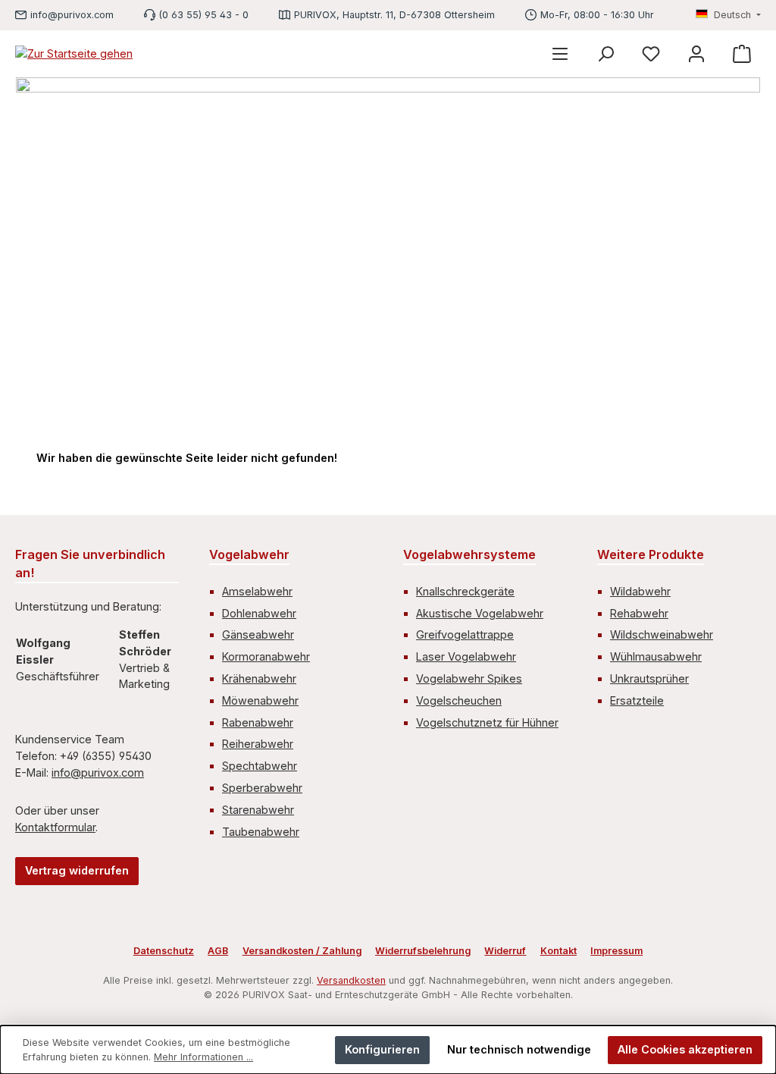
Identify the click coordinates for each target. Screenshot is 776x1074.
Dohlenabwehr (259, 613)
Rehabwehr (639, 613)
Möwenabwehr (260, 700)
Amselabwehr (257, 591)
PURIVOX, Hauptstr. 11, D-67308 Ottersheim (394, 14)
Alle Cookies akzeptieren (685, 1049)
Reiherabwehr (257, 743)
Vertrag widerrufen (77, 870)
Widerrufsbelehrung (423, 950)
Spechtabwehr (259, 765)
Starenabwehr (258, 809)
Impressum (616, 950)
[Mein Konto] (696, 53)
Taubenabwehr (260, 831)
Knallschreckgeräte (465, 591)
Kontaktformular (55, 827)
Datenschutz (163, 950)
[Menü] (560, 53)
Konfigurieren (382, 1049)
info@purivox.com (72, 14)
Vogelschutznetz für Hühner (487, 722)
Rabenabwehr (257, 722)
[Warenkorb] (742, 53)
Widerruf (505, 950)
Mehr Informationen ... (203, 1057)
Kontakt (558, 950)
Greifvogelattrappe (465, 634)
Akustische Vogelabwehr (479, 613)
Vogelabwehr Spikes (469, 678)
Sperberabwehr (262, 787)
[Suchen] (605, 53)
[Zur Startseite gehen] (74, 53)
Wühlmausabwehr (656, 656)
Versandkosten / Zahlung (301, 950)
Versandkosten (351, 980)
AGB (218, 950)
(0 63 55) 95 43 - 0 (204, 14)
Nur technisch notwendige (519, 1049)
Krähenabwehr (259, 678)
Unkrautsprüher (649, 678)
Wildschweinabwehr (661, 634)
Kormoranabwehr (266, 656)
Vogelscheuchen (459, 700)
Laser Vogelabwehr (466, 656)
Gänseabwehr (258, 634)
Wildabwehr (640, 591)
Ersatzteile (637, 700)
